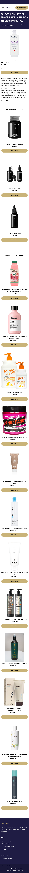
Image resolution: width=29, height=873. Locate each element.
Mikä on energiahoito (9, 841)
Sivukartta (20, 870)
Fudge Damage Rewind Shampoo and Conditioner (15, 619)
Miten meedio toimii (9, 846)
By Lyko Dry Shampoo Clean (14, 801)
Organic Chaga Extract (14, 233)
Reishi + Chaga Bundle (15, 188)
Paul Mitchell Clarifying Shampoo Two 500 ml (14, 528)
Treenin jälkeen (12, 60)
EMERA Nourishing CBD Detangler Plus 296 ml (14, 664)
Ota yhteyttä (14, 869)
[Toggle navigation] (3, 7)
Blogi (5, 849)
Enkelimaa (6, 843)
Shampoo (18, 60)
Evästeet (20, 869)
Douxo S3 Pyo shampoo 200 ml (15, 392)
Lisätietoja (14, 72)
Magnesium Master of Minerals (14, 144)
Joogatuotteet (21, 7)
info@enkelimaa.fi (5, 2)
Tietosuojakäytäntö (11, 870)
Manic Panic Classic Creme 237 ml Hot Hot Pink (14, 437)
